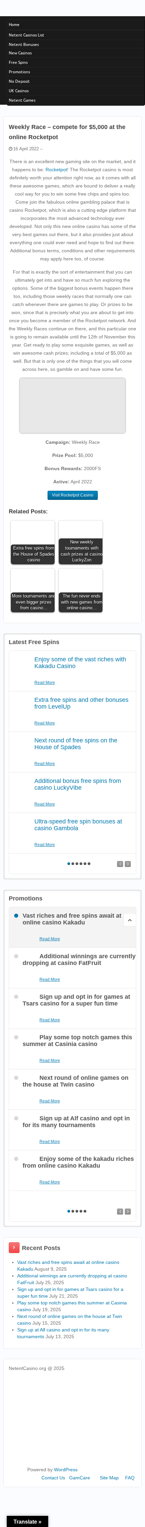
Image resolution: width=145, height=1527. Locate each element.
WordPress (66, 1469)
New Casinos (20, 53)
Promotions (19, 72)
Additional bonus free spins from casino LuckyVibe (77, 784)
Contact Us (53, 1477)
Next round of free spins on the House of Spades (75, 743)
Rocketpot (56, 169)
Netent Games (22, 100)
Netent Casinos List (26, 35)
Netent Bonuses (24, 44)
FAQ (130, 1477)
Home (14, 24)
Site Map (109, 1477)
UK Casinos (19, 90)
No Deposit (19, 81)
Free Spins (18, 62)
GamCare (79, 1477)
